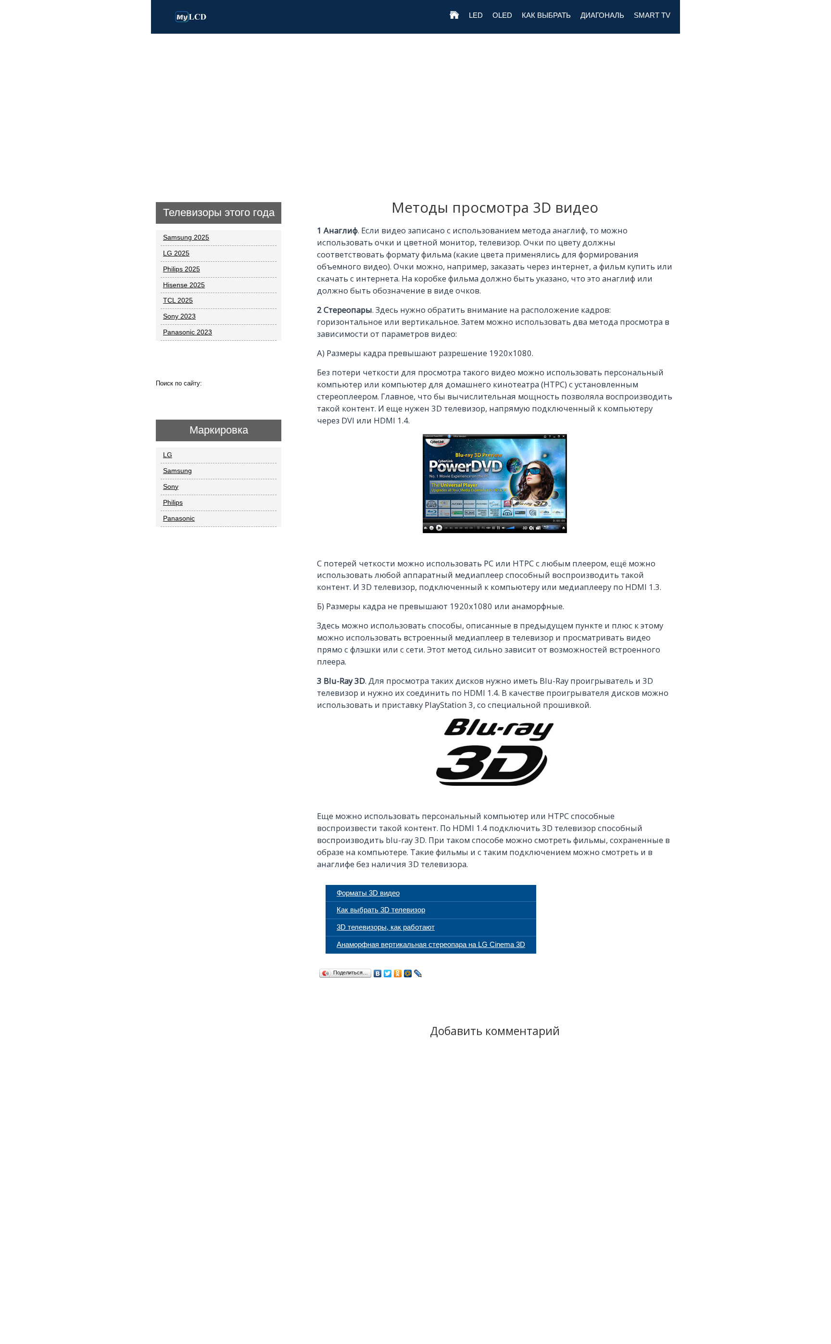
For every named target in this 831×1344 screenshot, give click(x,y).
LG (167, 455)
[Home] (454, 21)
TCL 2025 (178, 300)
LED (476, 15)
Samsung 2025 (186, 237)
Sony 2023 (179, 316)
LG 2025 (176, 253)
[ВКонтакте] (378, 973)
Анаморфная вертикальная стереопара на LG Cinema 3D (431, 944)
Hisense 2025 (184, 285)
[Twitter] (388, 973)
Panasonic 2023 (187, 332)
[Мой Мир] (408, 973)
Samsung (177, 470)
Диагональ (602, 15)
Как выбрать (546, 15)
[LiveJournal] (418, 973)
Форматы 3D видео (368, 893)
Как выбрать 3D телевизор (381, 910)
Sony (170, 486)
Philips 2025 (181, 269)
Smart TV (652, 15)
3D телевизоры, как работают (386, 927)
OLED (502, 15)
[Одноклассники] (398, 973)
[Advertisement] (415, 105)
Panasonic (179, 518)
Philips (173, 502)
